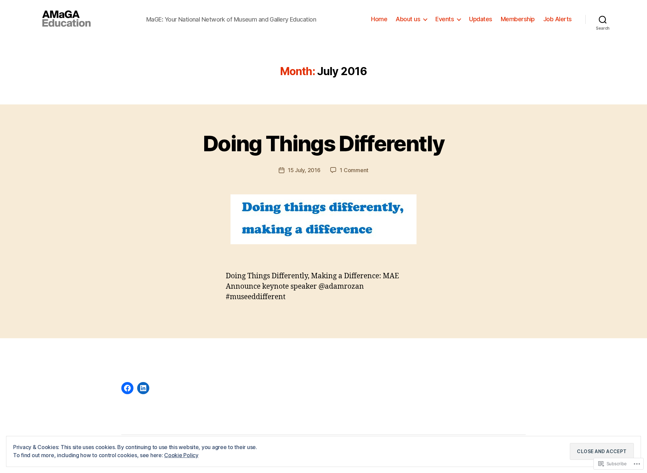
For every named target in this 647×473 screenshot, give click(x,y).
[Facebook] (127, 388)
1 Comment (354, 170)
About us (408, 19)
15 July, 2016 (304, 170)
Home (379, 19)
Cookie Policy (181, 455)
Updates (480, 19)
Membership (518, 19)
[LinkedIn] (143, 388)
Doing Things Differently (323, 143)
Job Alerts (557, 19)
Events (444, 19)
